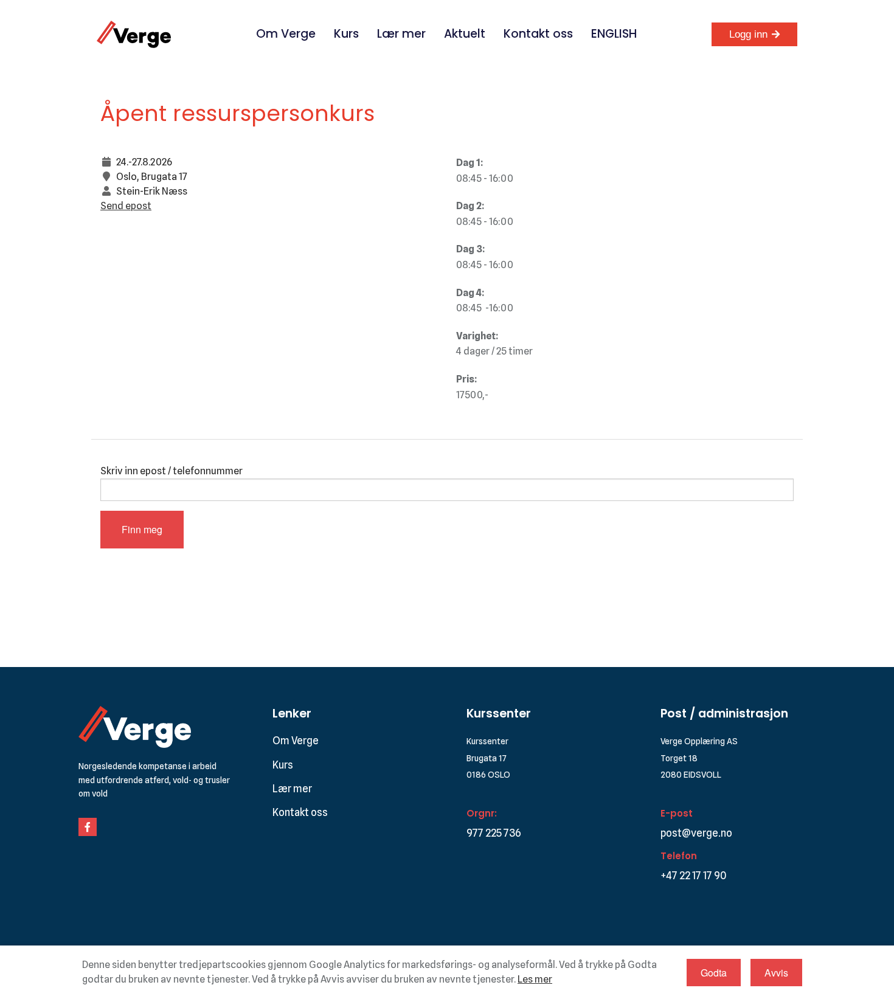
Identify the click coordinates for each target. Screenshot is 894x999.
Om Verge (286, 34)
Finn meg (142, 529)
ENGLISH (614, 34)
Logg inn (748, 34)
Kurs (346, 34)
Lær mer (401, 34)
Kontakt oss (538, 34)
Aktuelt (464, 34)
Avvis (776, 973)
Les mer (535, 979)
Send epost (125, 206)
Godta (714, 973)
